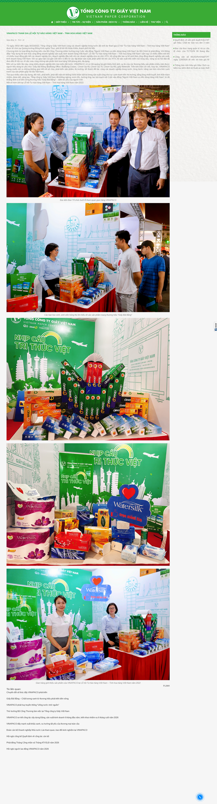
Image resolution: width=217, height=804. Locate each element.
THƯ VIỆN (156, 22)
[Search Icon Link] (167, 22)
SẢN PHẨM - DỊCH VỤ (106, 22)
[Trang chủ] (52, 22)
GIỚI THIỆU (61, 22)
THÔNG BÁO (129, 22)
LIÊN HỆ (144, 22)
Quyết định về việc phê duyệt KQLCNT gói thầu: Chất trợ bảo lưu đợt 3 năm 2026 (191, 42)
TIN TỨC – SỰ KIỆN (81, 22)
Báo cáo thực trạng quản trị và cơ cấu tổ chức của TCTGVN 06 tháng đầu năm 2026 (191, 51)
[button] (68, 22)
